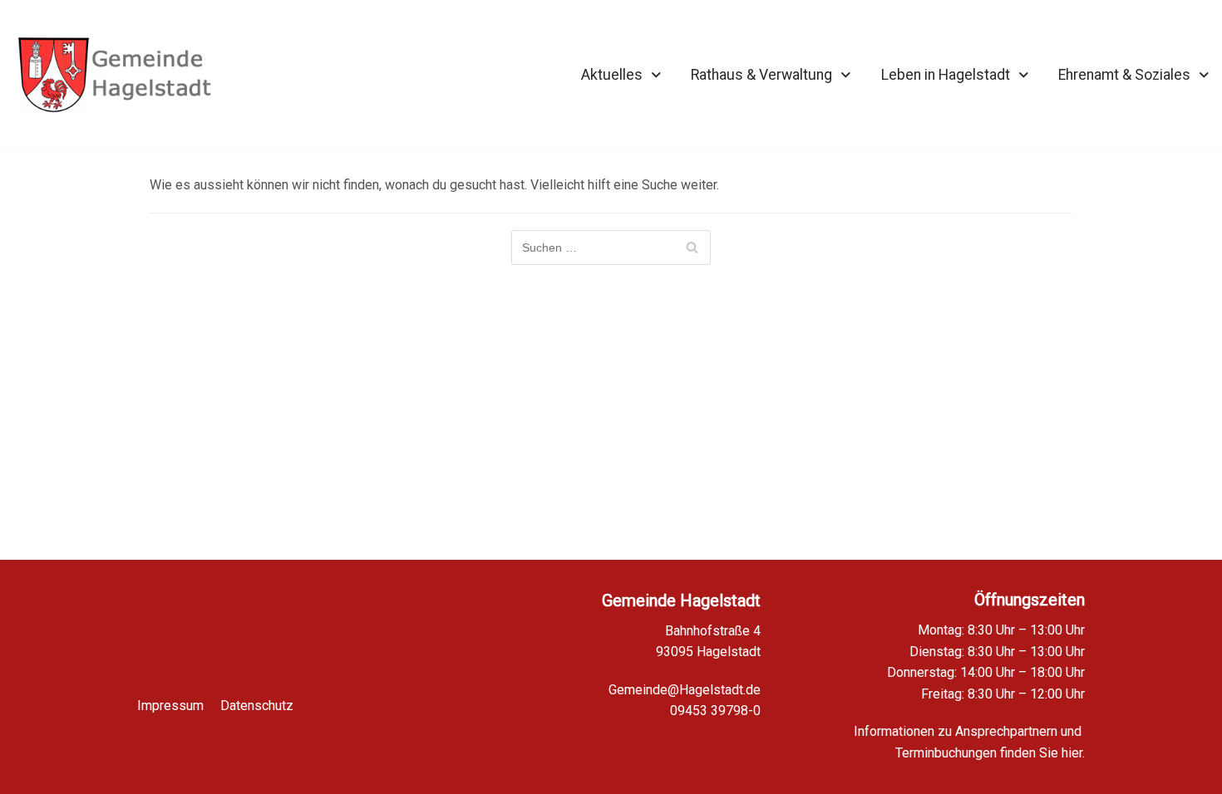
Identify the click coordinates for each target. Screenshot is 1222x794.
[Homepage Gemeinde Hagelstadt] (114, 75)
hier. (1073, 753)
